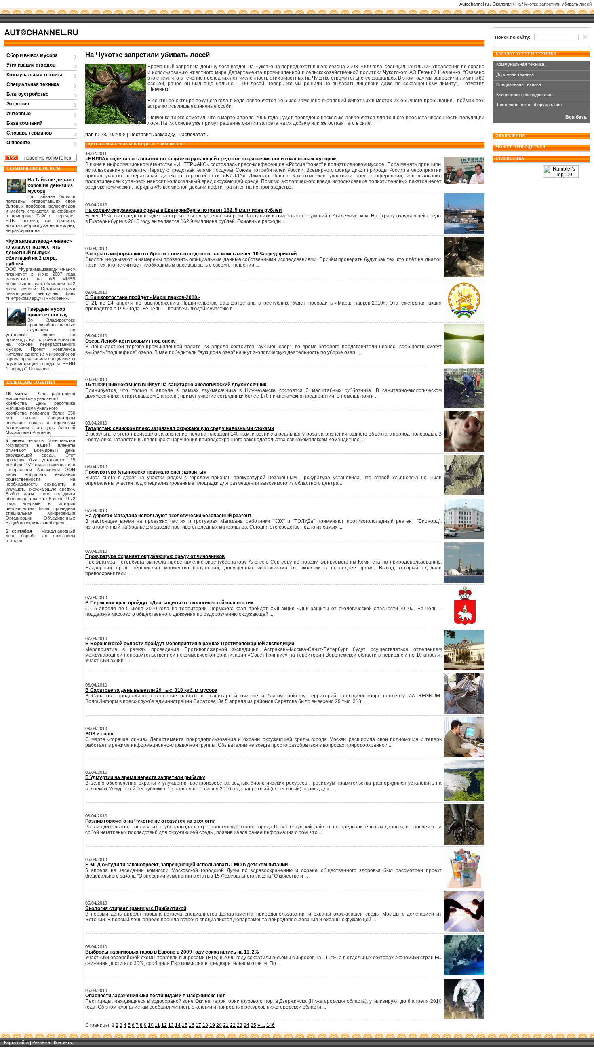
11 (157, 1025)
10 (151, 1025)
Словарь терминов (29, 133)
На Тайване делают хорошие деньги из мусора (51, 185)
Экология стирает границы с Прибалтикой (135, 908)
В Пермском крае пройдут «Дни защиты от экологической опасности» (169, 603)
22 (233, 1025)
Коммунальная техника (34, 75)
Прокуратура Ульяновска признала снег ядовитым (146, 472)
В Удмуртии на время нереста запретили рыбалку (145, 777)
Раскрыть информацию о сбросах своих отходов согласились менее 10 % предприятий (191, 254)
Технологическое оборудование (529, 104)
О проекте (18, 142)
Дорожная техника (515, 74)
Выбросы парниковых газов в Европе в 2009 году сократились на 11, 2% (172, 952)
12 (164, 1025)
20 (219, 1025)
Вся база (576, 117)
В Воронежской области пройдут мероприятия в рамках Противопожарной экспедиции (189, 644)
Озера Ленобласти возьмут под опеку (130, 341)
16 (191, 1025)
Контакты (63, 1042)
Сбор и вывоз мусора (32, 55)
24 (246, 1025)
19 (212, 1025)
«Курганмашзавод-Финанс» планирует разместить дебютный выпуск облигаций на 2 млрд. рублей (39, 252)
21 (226, 1025)
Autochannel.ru (474, 4)
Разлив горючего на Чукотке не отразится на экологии (150, 821)
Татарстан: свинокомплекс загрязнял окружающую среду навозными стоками (179, 428)
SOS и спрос (100, 734)
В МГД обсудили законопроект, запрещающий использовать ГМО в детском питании (186, 865)
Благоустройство (27, 94)
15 (184, 1025)
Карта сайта (16, 1042)
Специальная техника (32, 84)
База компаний (24, 123)
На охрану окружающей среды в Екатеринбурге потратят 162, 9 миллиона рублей (183, 210)
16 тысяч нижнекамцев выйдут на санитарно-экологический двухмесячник (175, 385)
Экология (502, 4)
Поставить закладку (152, 134)
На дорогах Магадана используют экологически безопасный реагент (168, 515)
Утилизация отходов (30, 65)
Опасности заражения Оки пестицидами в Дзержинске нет (155, 995)
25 (253, 1025)
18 (205, 1025)
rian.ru (92, 134)
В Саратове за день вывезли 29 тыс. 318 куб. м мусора (151, 690)
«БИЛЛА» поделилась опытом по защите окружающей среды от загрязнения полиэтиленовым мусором (211, 159)
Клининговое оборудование (524, 94)
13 (171, 1025)
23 (239, 1025)
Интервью (18, 113)
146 (270, 1025)
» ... (261, 1025)
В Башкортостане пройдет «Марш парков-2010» (142, 297)
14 (178, 1025)
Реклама (41, 1042)
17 (198, 1025)
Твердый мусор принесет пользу (47, 312)
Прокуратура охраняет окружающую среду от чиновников (155, 556)
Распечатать (193, 134)
